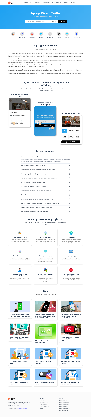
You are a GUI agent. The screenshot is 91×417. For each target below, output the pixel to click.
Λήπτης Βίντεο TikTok (63, 400)
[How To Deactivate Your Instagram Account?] (45, 374)
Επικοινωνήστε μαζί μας (45, 406)
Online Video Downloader (21, 408)
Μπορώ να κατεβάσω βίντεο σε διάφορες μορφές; (34, 182)
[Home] (12, 2)
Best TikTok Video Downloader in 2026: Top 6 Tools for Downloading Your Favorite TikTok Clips (45, 316)
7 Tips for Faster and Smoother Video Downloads (44, 341)
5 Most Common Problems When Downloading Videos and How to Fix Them (71, 339)
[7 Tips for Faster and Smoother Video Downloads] (45, 331)
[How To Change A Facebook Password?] (45, 353)
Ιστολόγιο (42, 408)
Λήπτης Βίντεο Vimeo (63, 406)
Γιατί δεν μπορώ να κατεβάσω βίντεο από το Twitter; (34, 211)
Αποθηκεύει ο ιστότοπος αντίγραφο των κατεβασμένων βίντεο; (37, 207)
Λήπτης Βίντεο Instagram (64, 404)
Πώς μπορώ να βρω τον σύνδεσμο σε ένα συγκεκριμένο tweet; (37, 199)
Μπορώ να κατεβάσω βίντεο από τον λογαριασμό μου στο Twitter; (38, 169)
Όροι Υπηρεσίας (43, 404)
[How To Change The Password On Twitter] (20, 374)
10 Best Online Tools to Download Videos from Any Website (19, 338)
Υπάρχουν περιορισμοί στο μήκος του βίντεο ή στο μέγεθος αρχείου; (39, 178)
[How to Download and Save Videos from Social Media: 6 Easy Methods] (20, 306)
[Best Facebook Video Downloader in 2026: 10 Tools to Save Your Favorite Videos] (71, 306)
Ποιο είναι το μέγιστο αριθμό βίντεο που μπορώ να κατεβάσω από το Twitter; (41, 203)
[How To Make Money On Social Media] (20, 353)
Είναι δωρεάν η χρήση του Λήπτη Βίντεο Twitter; (33, 174)
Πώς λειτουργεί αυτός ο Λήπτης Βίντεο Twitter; (33, 165)
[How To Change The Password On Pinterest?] (71, 353)
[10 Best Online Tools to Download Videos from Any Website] (20, 329)
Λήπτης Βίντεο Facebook (64, 402)
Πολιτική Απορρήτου (44, 402)
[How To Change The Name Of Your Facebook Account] (71, 374)
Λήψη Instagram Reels (63, 410)
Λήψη (63, 21)
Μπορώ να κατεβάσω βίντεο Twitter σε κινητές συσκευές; (36, 190)
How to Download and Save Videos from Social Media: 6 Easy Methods (20, 315)
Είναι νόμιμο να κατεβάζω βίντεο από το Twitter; (33, 186)
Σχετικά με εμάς (43, 400)
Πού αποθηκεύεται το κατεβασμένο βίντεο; (32, 195)
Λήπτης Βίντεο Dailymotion (64, 408)
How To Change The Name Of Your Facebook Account (70, 383)
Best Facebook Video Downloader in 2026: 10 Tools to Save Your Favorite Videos (71, 316)
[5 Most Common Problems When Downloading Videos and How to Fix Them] (71, 329)
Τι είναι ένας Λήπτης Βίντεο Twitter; (30, 156)
